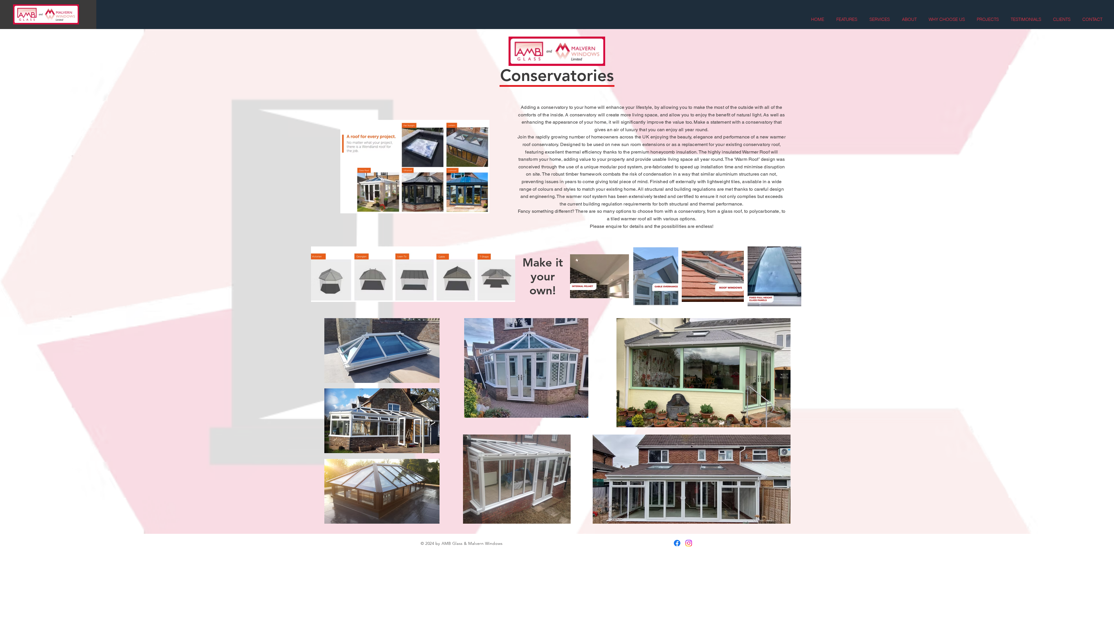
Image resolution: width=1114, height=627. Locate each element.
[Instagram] (688, 543)
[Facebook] (677, 543)
